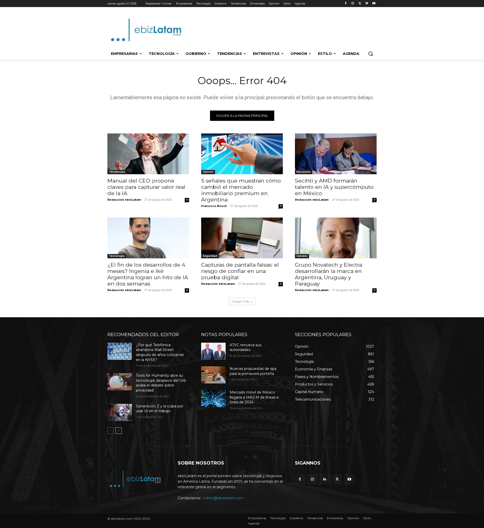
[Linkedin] (324, 479)
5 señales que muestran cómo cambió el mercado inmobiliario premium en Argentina (241, 190)
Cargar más (240, 301)
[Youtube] (374, 4)
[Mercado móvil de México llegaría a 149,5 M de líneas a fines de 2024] (213, 398)
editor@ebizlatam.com (223, 498)
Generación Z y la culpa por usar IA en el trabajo (159, 408)
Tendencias (117, 171)
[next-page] (118, 430)
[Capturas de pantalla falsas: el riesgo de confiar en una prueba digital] (242, 238)
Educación (303, 171)
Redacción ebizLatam (124, 199)
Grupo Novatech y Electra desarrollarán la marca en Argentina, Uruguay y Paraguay (328, 274)
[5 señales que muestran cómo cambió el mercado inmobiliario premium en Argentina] (242, 153)
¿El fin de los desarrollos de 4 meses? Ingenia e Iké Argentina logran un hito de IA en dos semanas (147, 274)
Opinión (208, 171)
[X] (360, 4)
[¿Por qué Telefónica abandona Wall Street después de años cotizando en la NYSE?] (119, 351)
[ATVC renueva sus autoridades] (213, 351)
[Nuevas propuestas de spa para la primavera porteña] (213, 374)
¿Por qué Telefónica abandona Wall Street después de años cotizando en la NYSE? (160, 352)
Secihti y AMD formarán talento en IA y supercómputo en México (334, 187)
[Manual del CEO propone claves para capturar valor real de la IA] (148, 153)
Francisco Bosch (214, 206)
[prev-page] (110, 430)
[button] (371, 54)
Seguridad (210, 256)
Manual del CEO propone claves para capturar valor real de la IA (146, 187)
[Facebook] (346, 4)
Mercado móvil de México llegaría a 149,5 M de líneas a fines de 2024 (254, 397)
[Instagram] (353, 4)
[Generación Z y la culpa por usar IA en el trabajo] (119, 412)
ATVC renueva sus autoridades (245, 347)
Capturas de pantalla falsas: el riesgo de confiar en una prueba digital (240, 271)
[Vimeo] (367, 4)
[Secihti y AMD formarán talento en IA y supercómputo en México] (336, 153)
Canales (302, 256)
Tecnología (117, 256)
